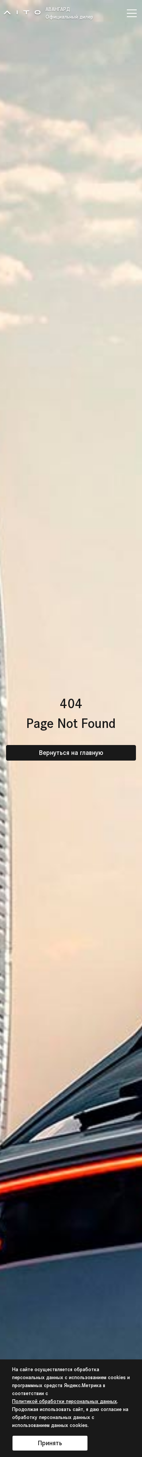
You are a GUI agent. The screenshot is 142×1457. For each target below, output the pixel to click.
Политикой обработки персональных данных (64, 1401)
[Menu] (133, 13)
